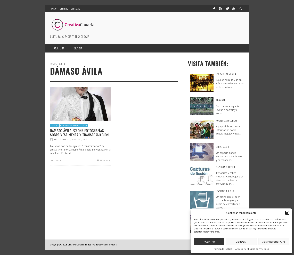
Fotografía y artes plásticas (73, 125)
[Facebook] (214, 8)
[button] (287, 213)
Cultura (55, 125)
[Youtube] (233, 8)
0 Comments (105, 160)
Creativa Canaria (62, 139)
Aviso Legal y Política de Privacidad (252, 248)
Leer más (54, 160)
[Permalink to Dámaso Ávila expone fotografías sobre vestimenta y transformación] (80, 104)
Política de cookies (223, 248)
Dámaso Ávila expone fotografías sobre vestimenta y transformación (79, 132)
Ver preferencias (273, 241)
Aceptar (209, 241)
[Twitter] (227, 8)
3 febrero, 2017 (79, 139)
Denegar (241, 241)
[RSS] (220, 8)
